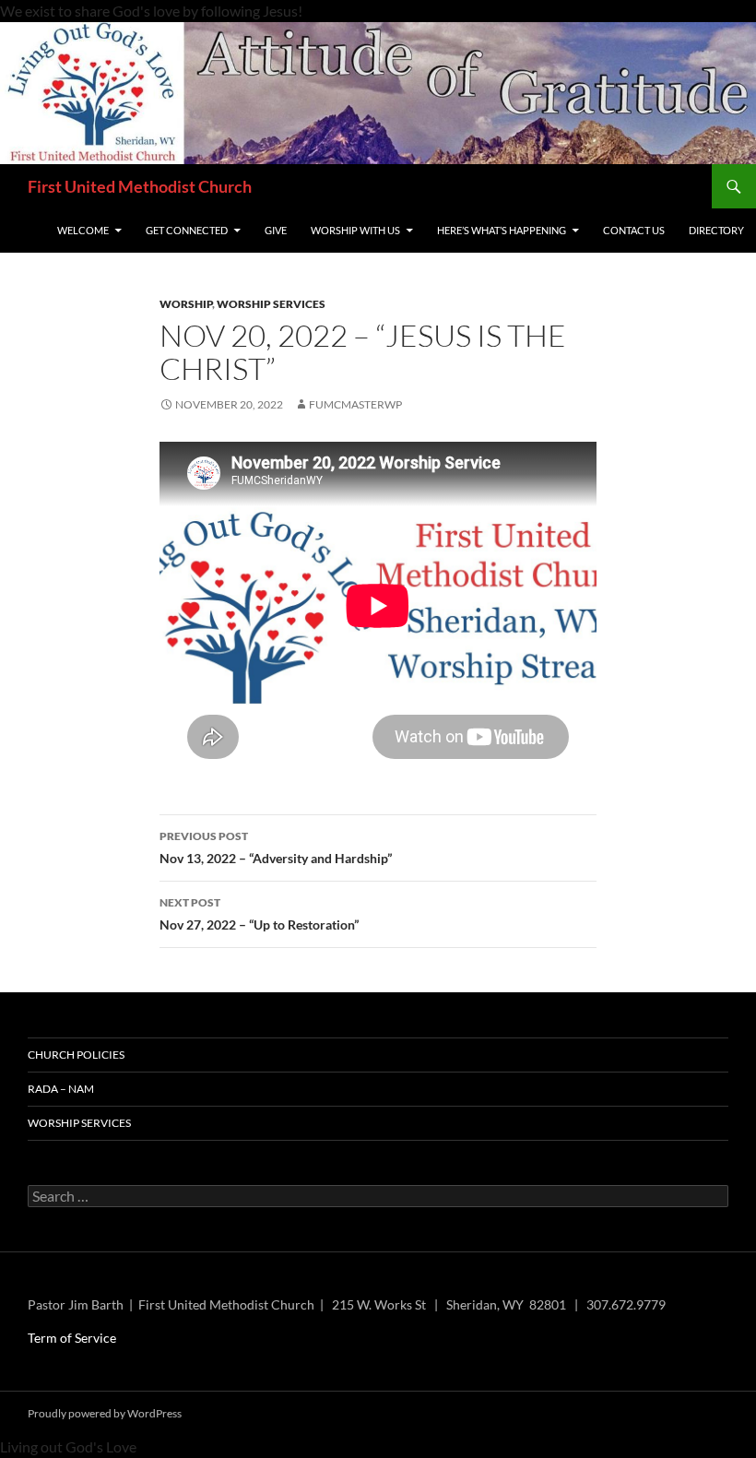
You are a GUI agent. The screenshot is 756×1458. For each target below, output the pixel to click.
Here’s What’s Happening (501, 230)
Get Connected (187, 230)
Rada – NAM (61, 1089)
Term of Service (72, 1337)
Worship (185, 304)
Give (276, 230)
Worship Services (271, 304)
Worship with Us (355, 230)
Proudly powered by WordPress (105, 1413)
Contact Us (634, 230)
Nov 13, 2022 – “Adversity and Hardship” (275, 847)
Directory (716, 230)
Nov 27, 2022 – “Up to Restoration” (259, 913)
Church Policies (76, 1054)
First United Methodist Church (140, 186)
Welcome (83, 230)
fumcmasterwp (355, 404)
